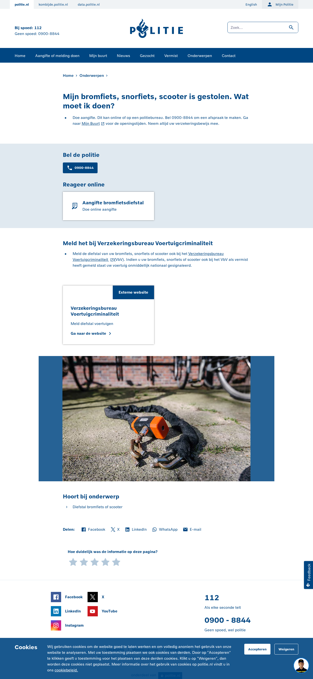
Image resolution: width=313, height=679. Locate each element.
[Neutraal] (94, 561)
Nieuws (123, 55)
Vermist (171, 55)
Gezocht (147, 55)
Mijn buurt (98, 55)
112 (38, 27)
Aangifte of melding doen (57, 55)
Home (20, 55)
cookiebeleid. (66, 670)
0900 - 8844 (227, 620)
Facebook (93, 529)
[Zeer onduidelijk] (73, 561)
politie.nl (22, 4)
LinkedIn (135, 529)
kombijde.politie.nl (53, 4)
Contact (228, 55)
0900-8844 (48, 33)
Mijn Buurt (91, 123)
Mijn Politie (284, 4)
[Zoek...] (262, 30)
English (251, 4)
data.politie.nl (89, 4)
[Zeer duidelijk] (116, 561)
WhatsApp (165, 529)
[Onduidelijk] (83, 561)
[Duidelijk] (105, 561)
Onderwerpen (200, 55)
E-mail (191, 529)
